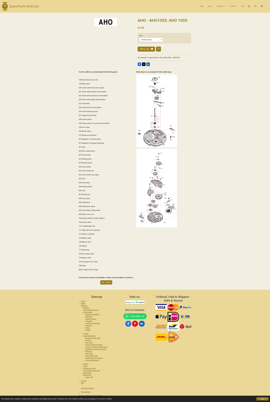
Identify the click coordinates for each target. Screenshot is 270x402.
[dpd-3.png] (185, 326)
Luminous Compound (92, 323)
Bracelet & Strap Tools (92, 338)
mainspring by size (89, 368)
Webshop (84, 305)
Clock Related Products (91, 310)
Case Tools (89, 342)
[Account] (249, 6)
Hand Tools (89, 353)
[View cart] (261, 6)
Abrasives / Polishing (92, 314)
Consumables (87, 312)
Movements (87, 373)
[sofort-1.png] (161, 326)
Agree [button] (262, 399)
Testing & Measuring (92, 360)
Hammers (88, 351)
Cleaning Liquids (90, 319)
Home (83, 301)
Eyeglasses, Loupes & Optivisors (96, 349)
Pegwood (88, 325)
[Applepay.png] (161, 316)
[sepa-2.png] (185, 316)
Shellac (87, 330)
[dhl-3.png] (161, 337)
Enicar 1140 (89, 377)
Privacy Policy (85, 392)
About (83, 303)
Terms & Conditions (87, 388)
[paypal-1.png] (185, 307)
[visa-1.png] (161, 307)
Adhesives (88, 317)
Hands (85, 366)
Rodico (87, 328)
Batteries (86, 308)
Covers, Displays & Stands (94, 345)
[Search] (255, 6)
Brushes (88, 340)
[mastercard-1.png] (173, 307)
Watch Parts (87, 375)
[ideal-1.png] (173, 316)
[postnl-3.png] (173, 337)
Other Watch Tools (91, 356)
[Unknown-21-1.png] (173, 326)
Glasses (85, 364)
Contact (83, 381)
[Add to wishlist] (158, 49)
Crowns (85, 334)
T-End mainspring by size (91, 370)
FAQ (82, 383)
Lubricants (88, 321)
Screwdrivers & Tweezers (94, 358)
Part (140, 36)
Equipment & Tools (89, 336)
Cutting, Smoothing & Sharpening (96, 347)
